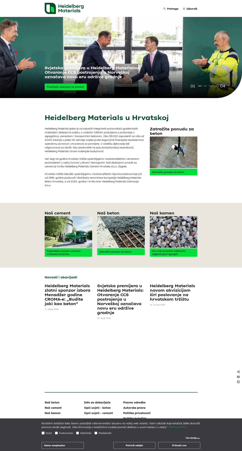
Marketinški (105, 433)
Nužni (49, 433)
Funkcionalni (66, 433)
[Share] (238, 371)
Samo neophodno (54, 445)
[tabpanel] (121, 57)
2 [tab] (205, 86)
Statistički (85, 433)
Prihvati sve (179, 445)
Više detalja (191, 438)
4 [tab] (215, 86)
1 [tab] (199, 86)
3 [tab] (210, 86)
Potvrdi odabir (134, 445)
